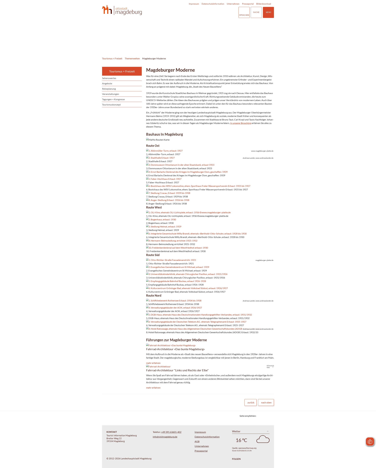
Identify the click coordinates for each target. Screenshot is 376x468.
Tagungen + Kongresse (113, 99)
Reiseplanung (109, 88)
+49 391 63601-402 (171, 432)
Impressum (194, 3)
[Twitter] (259, 415)
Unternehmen (233, 3)
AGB (197, 441)
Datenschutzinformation (213, 3)
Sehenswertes (109, 78)
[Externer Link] (218, 12)
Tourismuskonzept (111, 104)
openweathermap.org (247, 448)
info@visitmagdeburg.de (165, 436)
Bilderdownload (263, 3)
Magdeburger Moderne (154, 58)
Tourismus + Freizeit (112, 58)
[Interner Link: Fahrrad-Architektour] (158, 366)
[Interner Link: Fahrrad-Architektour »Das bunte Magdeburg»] (171, 345)
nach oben (266, 402)
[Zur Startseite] (122, 10)
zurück (250, 402)
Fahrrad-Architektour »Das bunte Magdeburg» (175, 349)
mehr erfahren (153, 363)
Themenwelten (132, 58)
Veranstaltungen (110, 94)
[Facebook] (263, 415)
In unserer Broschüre (240, 123)
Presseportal (248, 3)
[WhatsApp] (270, 415)
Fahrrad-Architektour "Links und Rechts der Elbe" (177, 370)
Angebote (107, 83)
